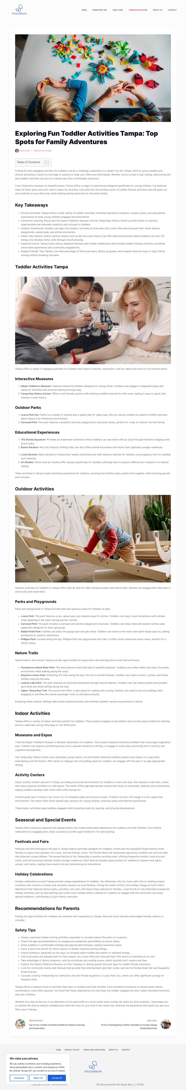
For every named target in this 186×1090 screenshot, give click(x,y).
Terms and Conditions (94, 1050)
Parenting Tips (100, 10)
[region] (38, 1069)
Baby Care (118, 10)
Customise (19, 1078)
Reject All (38, 1078)
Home (84, 10)
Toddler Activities (138, 10)
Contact (172, 10)
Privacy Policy (72, 1050)
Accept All (57, 1078)
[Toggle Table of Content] (45, 162)
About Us (157, 10)
